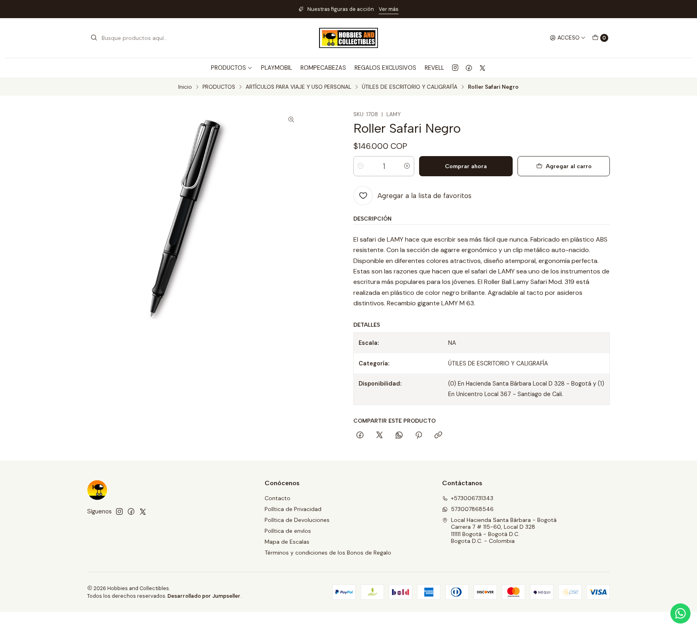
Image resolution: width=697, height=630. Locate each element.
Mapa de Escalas (287, 541)
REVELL (434, 67)
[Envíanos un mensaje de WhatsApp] (680, 613)
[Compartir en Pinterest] (419, 435)
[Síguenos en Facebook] (469, 68)
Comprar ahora (466, 166)
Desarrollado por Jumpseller (203, 595)
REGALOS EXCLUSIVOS (385, 67)
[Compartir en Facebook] (360, 435)
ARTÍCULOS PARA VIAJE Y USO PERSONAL (298, 87)
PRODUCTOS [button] (228, 67)
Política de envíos (288, 530)
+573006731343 (472, 498)
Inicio (185, 87)
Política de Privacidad (293, 509)
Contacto (277, 498)
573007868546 (472, 509)
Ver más (389, 9)
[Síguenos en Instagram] (455, 68)
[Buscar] (94, 38)
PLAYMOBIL (276, 67)
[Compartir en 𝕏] (379, 435)
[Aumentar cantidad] (407, 166)
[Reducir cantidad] (360, 166)
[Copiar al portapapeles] (438, 435)
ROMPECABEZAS (323, 67)
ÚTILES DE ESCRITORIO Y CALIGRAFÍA (409, 87)
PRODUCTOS (218, 87)
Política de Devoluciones (297, 520)
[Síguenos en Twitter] (482, 68)
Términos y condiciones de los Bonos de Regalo (328, 552)
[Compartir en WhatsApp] (399, 435)
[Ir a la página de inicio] (348, 38)
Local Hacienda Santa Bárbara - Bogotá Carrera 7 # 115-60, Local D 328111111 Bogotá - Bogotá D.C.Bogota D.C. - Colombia (504, 530)
